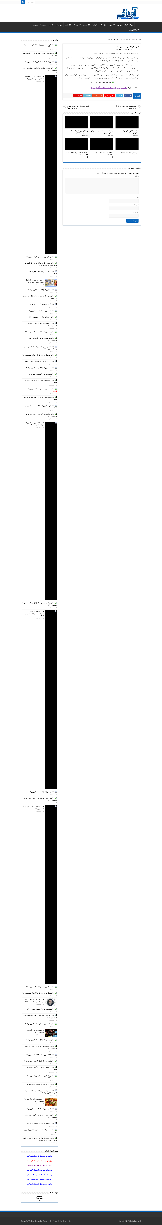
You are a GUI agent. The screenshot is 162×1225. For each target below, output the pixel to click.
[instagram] (53, 1221)
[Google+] (70, 1221)
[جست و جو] (23, 2)
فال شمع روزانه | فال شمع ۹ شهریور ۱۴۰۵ (40, 374)
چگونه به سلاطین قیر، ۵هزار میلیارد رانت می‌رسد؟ (78, 106)
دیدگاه (136, 176)
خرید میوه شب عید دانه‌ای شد (128, 152)
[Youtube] (58, 1221)
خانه (140, 39)
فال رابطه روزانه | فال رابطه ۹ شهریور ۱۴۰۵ (39, 1040)
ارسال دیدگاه (115, 49)
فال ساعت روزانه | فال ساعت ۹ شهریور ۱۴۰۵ (39, 1024)
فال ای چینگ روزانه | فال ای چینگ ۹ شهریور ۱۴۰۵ (38, 355)
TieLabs (45, 1221)
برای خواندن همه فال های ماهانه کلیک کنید (39, 1179)
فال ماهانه (68, 25)
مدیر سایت (134, 49)
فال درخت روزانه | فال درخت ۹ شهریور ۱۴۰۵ (39, 332)
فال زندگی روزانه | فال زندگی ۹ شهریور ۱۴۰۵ (39, 257)
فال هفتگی (86, 25)
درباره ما (35, 25)
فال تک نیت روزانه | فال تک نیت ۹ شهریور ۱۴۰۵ (38, 1061)
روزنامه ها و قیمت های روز (125, 25)
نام (137, 197)
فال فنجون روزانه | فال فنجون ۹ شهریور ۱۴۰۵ (39, 1109)
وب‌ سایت (136, 212)
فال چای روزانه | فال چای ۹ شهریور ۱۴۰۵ (41, 792)
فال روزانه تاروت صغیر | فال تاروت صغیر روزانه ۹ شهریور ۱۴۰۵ (34, 613)
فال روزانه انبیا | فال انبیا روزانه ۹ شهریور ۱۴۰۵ (39, 62)
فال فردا (95, 25)
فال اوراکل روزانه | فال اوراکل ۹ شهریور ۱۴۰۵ (39, 361)
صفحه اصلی (138, 24)
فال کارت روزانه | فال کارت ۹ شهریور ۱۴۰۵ (40, 1084)
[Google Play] (51, 1221)
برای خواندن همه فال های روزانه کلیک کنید (39, 1156)
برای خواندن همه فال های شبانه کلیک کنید (39, 1161)
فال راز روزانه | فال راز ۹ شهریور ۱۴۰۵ (41, 317)
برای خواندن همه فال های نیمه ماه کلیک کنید (39, 1175)
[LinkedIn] (61, 1221)
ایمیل (136, 205)
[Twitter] (66, 1221)
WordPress (31, 1221)
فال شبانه (103, 25)
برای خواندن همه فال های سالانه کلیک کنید (39, 1184)
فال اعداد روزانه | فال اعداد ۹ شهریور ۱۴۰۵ (40, 987)
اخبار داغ (134, 39)
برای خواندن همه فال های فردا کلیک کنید (39, 1165)
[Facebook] (68, 1221)
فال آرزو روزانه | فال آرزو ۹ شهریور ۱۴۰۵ (41, 304)
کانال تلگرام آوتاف (134, 30)
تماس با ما (43, 25)
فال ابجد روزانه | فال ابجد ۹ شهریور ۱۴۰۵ (41, 290)
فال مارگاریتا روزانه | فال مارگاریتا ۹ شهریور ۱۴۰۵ (38, 993)
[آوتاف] (128, 12)
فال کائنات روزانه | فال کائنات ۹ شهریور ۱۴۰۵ (39, 1055)
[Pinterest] (63, 1221)
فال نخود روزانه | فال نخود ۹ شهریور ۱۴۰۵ (40, 1009)
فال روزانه (112, 25)
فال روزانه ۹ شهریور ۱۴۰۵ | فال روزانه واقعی (39, 1123)
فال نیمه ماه (77, 25)
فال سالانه (59, 25)
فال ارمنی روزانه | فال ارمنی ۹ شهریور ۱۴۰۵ (39, 368)
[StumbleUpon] (56, 1221)
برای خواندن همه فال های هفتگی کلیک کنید (39, 1170)
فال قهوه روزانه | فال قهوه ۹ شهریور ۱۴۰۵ (40, 311)
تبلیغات (51, 25)
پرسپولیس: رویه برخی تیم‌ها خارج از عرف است (124, 106)
